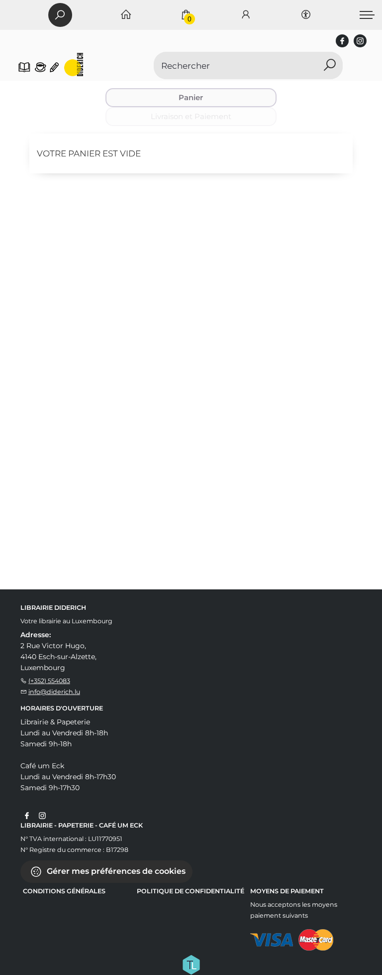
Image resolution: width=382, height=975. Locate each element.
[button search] (329, 65)
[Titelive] (191, 963)
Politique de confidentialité (190, 891)
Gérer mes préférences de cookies (115, 870)
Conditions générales (64, 891)
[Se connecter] (246, 15)
